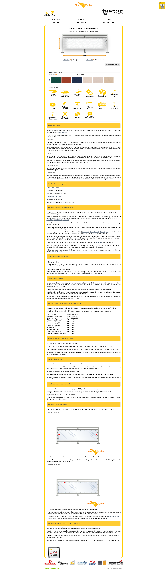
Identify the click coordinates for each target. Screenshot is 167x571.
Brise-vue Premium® (54, 196)
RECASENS (58, 220)
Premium (82, 21)
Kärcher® (99, 242)
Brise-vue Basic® (53, 187)
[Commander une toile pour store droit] (65, 106)
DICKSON (117, 218)
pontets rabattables (114, 516)
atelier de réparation (56, 251)
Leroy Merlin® (94, 232)
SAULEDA (50, 220)
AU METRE (109, 21)
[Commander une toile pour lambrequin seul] (77, 93)
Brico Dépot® (104, 232)
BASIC (56, 21)
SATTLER (66, 220)
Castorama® (85, 232)
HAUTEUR (89, 60)
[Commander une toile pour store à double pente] (65, 93)
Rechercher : (53, 75)
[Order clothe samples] (102, 95)
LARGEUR (66, 60)
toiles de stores (62, 132)
